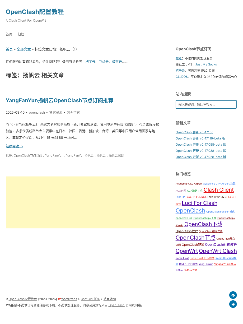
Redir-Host (182, 258)
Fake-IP (180, 197)
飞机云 (104, 62)
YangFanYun (54, 155)
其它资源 (55, 112)
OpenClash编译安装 (211, 231)
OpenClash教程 (187, 231)
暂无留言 (73, 112)
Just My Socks (206, 64)
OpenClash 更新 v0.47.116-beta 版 (200, 138)
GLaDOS (182, 77)
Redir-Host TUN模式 (202, 258)
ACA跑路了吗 (195, 190)
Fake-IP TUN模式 (196, 197)
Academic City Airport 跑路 (219, 183)
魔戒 (179, 58)
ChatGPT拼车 (90, 299)
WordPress (69, 299)
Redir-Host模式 (188, 264)
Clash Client (219, 189)
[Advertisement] (83, 202)
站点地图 (109, 299)
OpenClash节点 (195, 237)
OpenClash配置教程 (35, 11)
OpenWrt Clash (218, 251)
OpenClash (190, 210)
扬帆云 (101, 155)
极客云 (117, 62)
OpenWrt (187, 251)
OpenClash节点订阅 (28, 155)
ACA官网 (181, 190)
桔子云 (90, 62)
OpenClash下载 (203, 224)
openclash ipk (184, 218)
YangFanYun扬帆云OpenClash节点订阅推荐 (59, 100)
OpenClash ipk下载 (204, 218)
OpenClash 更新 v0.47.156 (194, 132)
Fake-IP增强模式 (217, 197)
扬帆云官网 (116, 155)
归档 (21, 34)
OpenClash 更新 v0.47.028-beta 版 (201, 157)
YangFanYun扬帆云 (80, 155)
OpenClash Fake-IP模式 (220, 211)
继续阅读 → (14, 146)
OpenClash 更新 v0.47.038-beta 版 (201, 151)
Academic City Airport (189, 183)
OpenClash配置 (193, 244)
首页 (9, 34)
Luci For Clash (199, 203)
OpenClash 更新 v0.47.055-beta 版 (201, 144)
